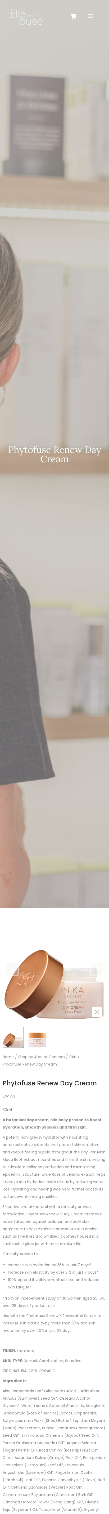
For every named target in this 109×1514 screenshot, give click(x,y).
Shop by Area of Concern (41, 1056)
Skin (72, 1056)
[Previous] (12, 969)
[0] (73, 16)
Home (8, 1056)
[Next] (97, 969)
